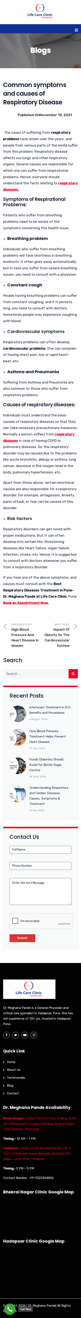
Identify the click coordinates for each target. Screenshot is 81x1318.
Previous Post (25, 635)
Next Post (57, 635)
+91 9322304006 (41, 1178)
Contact (13, 1093)
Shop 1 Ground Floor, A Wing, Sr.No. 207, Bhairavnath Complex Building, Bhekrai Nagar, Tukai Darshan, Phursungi (40, 1124)
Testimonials (16, 1078)
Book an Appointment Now (25, 603)
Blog (10, 1085)
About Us (14, 1070)
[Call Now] (10, 1309)
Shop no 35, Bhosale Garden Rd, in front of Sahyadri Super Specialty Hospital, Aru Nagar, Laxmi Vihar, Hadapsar (37, 1153)
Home (11, 1062)
